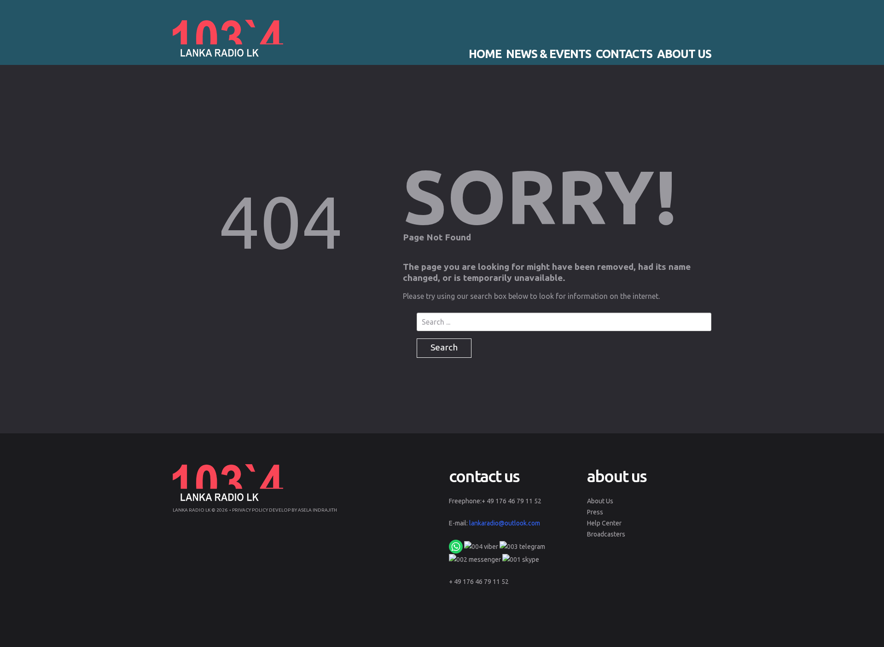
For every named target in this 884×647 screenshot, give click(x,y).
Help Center (604, 523)
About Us (600, 501)
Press (595, 512)
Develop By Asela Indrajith (303, 510)
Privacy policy (250, 510)
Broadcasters (606, 534)
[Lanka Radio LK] (228, 38)
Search (444, 347)
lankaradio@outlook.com (504, 523)
